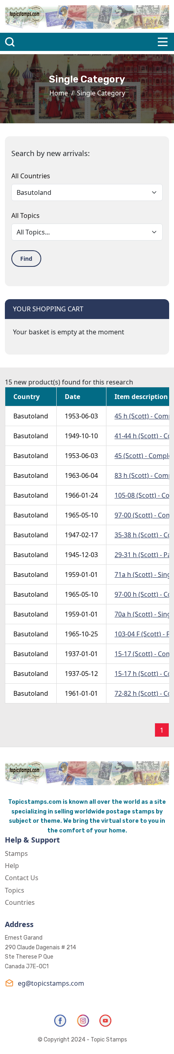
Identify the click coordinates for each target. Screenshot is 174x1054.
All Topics (25, 215)
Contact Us (21, 877)
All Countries (30, 175)
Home (58, 93)
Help (12, 865)
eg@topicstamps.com (51, 983)
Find (26, 258)
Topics (14, 890)
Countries (20, 902)
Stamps (16, 853)
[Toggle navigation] (162, 42)
